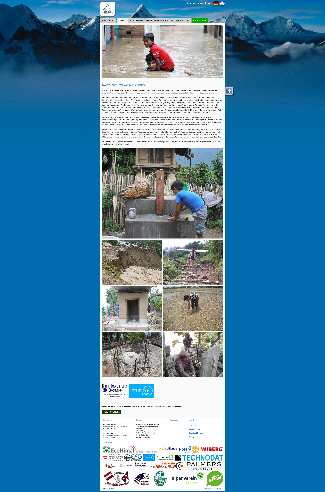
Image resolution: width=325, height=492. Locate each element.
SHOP (187, 20)
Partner (191, 437)
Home (189, 3)
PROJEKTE (122, 20)
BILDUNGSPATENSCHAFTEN (157, 20)
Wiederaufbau (136, 20)
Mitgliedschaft (194, 429)
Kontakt (207, 3)
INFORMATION (177, 20)
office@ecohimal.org (148, 433)
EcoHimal (192, 425)
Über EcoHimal (198, 3)
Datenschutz (218, 488)
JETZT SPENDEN (199, 20)
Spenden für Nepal (196, 433)
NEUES (112, 20)
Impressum (208, 488)
